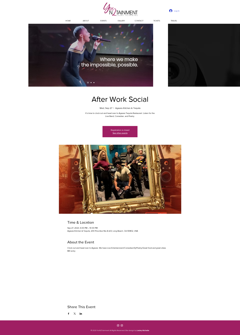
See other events (120, 133)
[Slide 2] (88, 82)
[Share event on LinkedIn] (81, 314)
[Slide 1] (91, 82)
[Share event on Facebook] (68, 314)
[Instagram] (118, 325)
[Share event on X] (75, 314)
